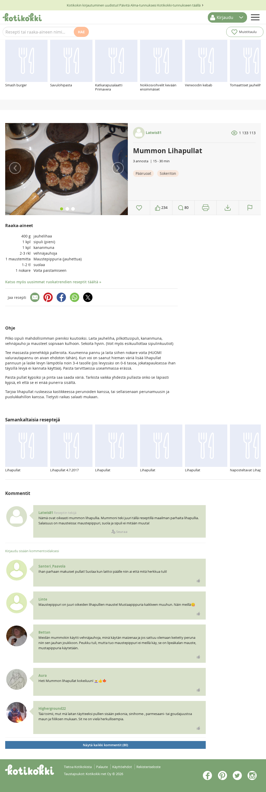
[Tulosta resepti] (206, 207)
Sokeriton (168, 173)
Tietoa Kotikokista (78, 766)
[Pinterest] (48, 297)
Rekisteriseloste (148, 766)
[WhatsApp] (74, 297)
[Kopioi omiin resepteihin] (227, 207)
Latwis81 (153, 132)
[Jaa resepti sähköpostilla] (34, 297)
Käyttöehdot (122, 766)
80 (186, 207)
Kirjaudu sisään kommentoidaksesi (32, 551)
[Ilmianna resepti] (250, 207)
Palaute (102, 766)
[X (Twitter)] (87, 297)
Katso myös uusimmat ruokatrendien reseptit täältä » (53, 281)
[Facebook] (61, 297)
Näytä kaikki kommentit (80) (105, 745)
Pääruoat (143, 173)
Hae (81, 32)
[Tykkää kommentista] (198, 580)
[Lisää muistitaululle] (139, 207)
